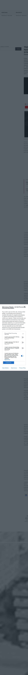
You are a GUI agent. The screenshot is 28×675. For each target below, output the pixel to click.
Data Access (14, 368)
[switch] (22, 337)
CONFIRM (8, 362)
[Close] (25, 307)
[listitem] (14, 334)
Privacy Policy (22, 368)
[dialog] (14, 337)
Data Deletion (5, 368)
